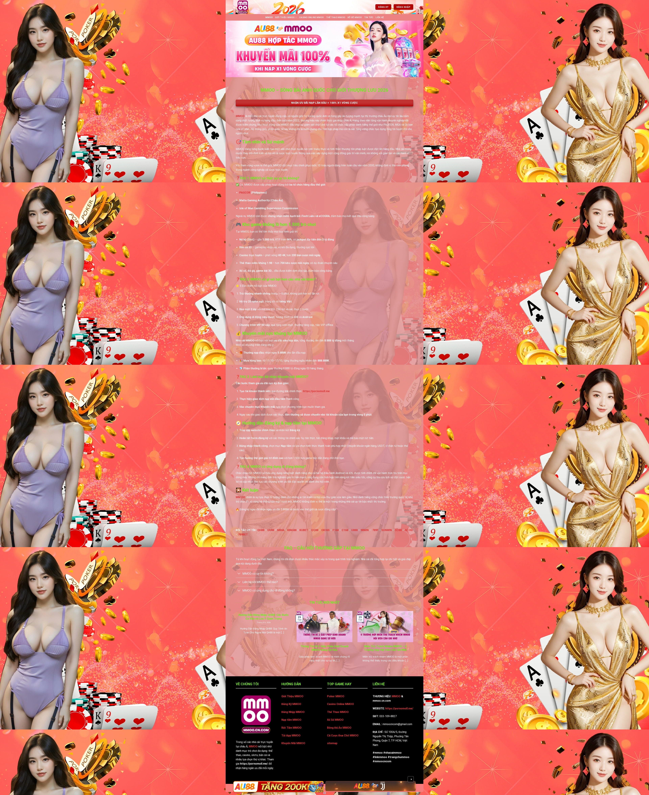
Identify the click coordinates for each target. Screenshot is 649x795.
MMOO (269, 17)
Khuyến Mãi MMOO (293, 743)
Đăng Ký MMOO (291, 704)
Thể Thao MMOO (335, 17)
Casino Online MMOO (311, 17)
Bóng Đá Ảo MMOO (339, 727)
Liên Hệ (380, 17)
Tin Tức (368, 17)
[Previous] (235, 641)
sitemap (332, 743)
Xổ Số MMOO (354, 17)
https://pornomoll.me (316, 391)
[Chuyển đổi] (239, 574)
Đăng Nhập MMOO (293, 712)
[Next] (413, 641)
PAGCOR (244, 192)
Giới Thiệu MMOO (285, 17)
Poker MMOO (335, 696)
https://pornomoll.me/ (399, 708)
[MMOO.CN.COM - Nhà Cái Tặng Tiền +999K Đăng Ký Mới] (247, 7)
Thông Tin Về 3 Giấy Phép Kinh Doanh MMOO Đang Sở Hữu (324, 648)
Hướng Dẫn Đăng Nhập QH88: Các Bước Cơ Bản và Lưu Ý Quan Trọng (263, 616)
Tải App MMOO (291, 735)
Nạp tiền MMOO (291, 719)
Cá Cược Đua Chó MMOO (342, 735)
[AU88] (278, 786)
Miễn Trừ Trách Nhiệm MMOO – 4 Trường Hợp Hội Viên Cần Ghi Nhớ (385, 648)
